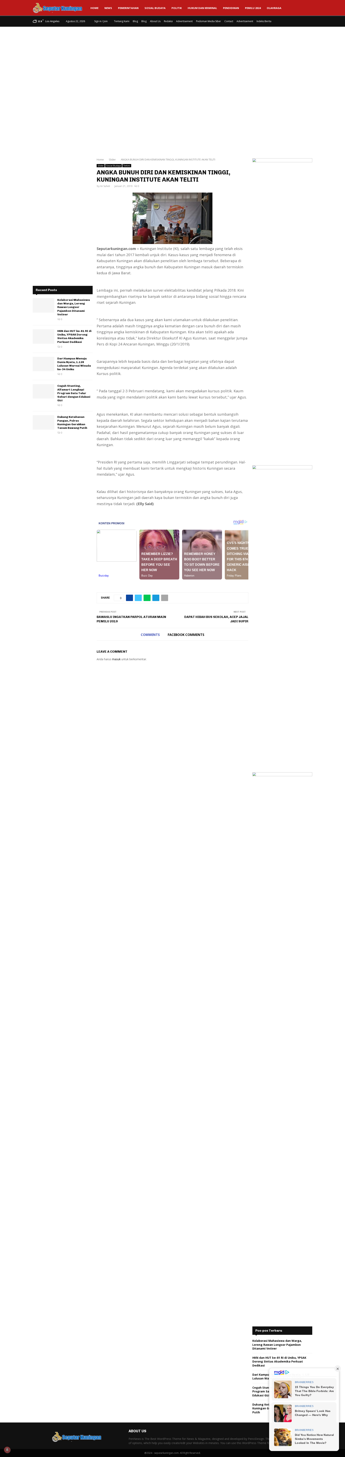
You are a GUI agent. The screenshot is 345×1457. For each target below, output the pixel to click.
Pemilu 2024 (253, 8)
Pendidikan (231, 8)
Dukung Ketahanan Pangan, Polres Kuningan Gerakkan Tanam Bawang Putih (72, 422)
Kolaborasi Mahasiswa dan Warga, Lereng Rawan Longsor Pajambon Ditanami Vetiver (73, 307)
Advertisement (184, 21)
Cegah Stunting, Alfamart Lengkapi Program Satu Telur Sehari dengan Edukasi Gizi (73, 393)
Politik (177, 8)
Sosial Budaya (155, 8)
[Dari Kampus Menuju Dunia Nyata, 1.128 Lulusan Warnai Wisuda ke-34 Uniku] (43, 364)
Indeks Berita (264, 21)
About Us (155, 21)
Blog (135, 21)
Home (94, 8)
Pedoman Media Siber (208, 21)
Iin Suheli (105, 186)
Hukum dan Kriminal (202, 8)
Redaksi (168, 21)
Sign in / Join (101, 21)
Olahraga (274, 8)
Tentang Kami (121, 21)
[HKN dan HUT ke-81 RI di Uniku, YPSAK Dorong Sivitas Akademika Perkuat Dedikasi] (43, 336)
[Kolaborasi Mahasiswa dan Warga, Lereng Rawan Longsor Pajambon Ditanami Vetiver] (43, 305)
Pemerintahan (128, 8)
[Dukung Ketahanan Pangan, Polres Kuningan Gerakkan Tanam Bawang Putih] (43, 422)
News (108, 8)
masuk (116, 659)
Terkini (126, 165)
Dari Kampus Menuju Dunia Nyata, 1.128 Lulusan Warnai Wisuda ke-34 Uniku (74, 364)
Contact (228, 21)
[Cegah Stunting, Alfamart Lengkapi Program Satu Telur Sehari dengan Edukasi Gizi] (43, 391)
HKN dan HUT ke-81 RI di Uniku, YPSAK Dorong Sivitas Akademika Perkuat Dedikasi (74, 336)
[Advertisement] (172, 59)
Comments (150, 635)
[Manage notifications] (7, 1450)
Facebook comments (186, 635)
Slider (101, 165)
